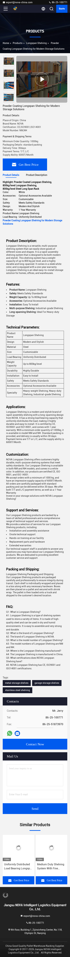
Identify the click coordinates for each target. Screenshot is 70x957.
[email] (17, 733)
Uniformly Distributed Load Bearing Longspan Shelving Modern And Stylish (18, 867)
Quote (62, 9)
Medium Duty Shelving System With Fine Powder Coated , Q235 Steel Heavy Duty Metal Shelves (51, 867)
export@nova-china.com (19, 2)
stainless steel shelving (17, 690)
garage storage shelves (46, 683)
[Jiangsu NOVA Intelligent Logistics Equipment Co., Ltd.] (17, 9)
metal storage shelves (16, 683)
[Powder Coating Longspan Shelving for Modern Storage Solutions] (41, 79)
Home (6, 43)
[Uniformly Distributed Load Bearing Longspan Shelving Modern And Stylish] (18, 848)
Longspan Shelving (36, 43)
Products (17, 43)
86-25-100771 (59, 2)
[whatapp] (9, 733)
